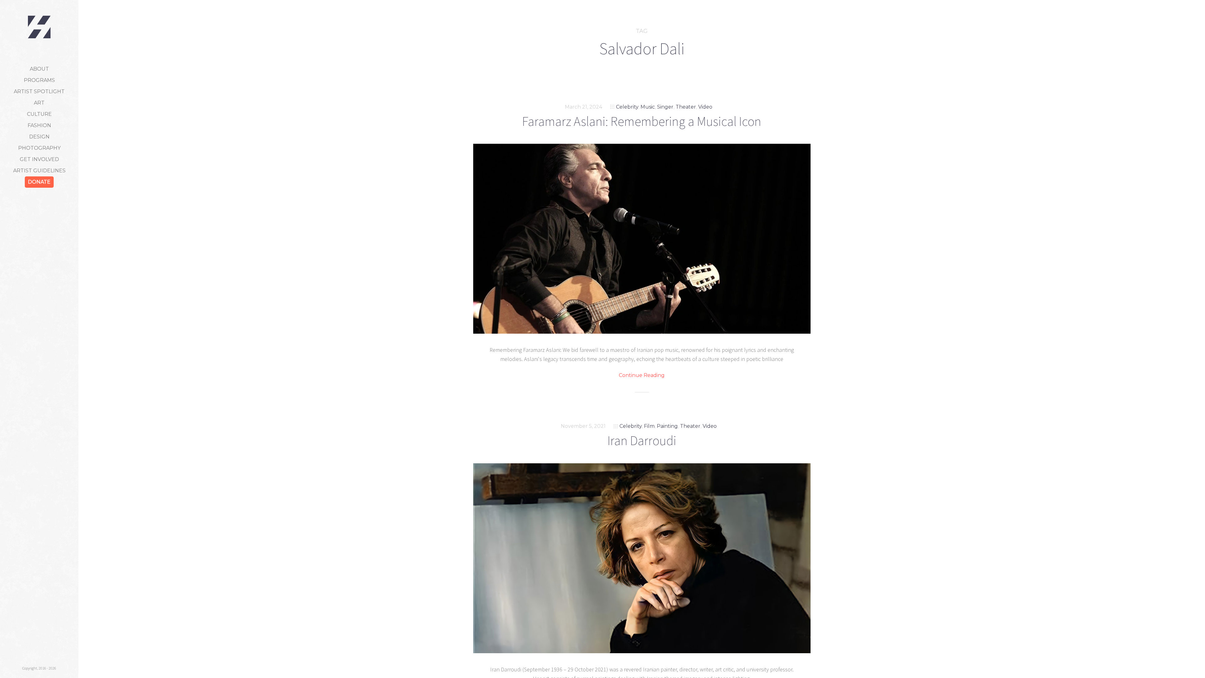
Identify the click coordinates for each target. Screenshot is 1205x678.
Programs (39, 80)
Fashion (39, 125)
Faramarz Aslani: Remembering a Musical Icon (641, 121)
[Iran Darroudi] (642, 558)
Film (649, 426)
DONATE (39, 182)
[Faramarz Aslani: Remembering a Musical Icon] (642, 239)
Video (705, 107)
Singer (665, 107)
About (39, 69)
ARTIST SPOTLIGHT (39, 91)
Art (39, 103)
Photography (39, 148)
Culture (39, 114)
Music (647, 107)
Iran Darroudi (642, 440)
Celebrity (627, 107)
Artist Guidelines (39, 171)
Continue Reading (642, 375)
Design (39, 137)
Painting (667, 426)
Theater (686, 107)
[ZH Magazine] (39, 27)
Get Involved (39, 159)
